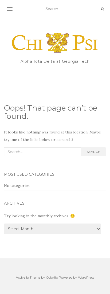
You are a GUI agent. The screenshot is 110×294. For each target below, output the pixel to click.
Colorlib (52, 277)
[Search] (102, 9)
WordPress (86, 277)
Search (93, 152)
